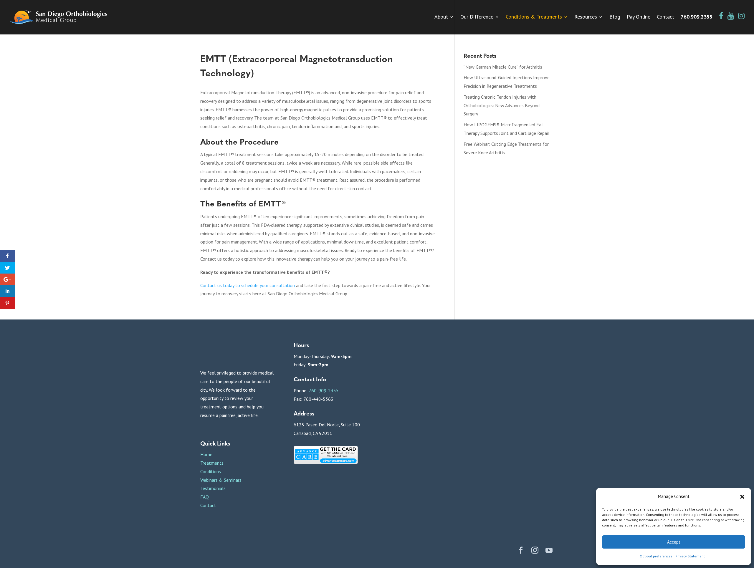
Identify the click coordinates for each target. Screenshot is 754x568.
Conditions (210, 471)
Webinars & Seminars (221, 480)
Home (206, 454)
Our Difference (476, 17)
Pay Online (638, 17)
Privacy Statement (690, 556)
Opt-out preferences (656, 556)
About (441, 17)
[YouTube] (549, 551)
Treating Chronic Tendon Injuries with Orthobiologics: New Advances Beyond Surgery (502, 105)
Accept (673, 542)
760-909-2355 (324, 390)
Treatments (212, 463)
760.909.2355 (696, 17)
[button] (742, 497)
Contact (665, 17)
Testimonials (213, 488)
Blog (614, 17)
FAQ (204, 497)
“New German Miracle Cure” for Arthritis (503, 67)
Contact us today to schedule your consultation (247, 285)
